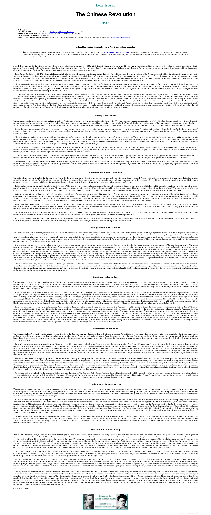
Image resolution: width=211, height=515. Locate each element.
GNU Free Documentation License (119, 37)
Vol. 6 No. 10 (49, 34)
